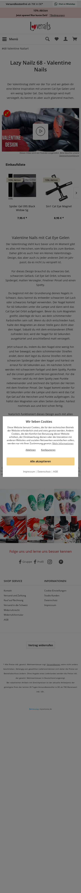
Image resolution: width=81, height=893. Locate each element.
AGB (55, 471)
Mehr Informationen (62, 443)
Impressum (29, 471)
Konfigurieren (48, 449)
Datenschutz (44, 471)
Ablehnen (31, 449)
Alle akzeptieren (40, 461)
